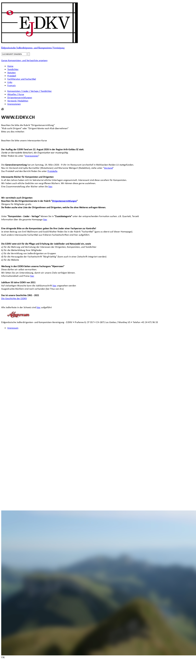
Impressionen (14, 104)
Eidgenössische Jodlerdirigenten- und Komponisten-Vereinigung (32, 47)
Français (11, 85)
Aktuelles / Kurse (15, 94)
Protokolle (52, 171)
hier (50, 186)
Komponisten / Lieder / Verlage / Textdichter (29, 91)
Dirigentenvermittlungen (19, 97)
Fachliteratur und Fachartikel (21, 79)
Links (9, 82)
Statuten (11, 72)
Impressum (12, 327)
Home (10, 66)
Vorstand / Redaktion (17, 100)
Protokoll (11, 75)
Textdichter (13, 69)
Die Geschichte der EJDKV (14, 298)
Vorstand (108, 167)
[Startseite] (39, 42)
